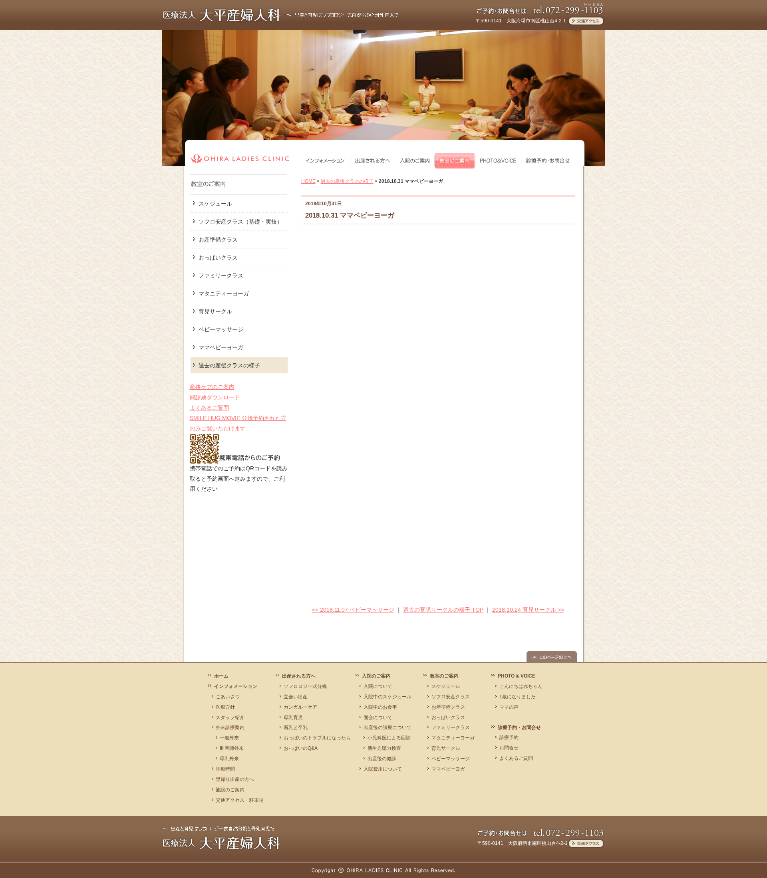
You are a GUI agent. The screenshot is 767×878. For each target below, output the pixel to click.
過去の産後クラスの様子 (229, 365)
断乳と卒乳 (296, 727)
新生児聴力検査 (384, 748)
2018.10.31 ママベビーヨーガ (349, 215)
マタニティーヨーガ (224, 293)
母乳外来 (229, 758)
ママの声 (509, 707)
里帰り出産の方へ (235, 779)
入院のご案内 (415, 160)
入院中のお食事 (380, 707)
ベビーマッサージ (221, 329)
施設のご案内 (230, 789)
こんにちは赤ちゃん (520, 686)
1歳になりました (517, 696)
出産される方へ (372, 160)
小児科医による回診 (389, 737)
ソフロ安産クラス (450, 696)
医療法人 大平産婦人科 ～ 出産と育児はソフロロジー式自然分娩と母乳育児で (221, 837)
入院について (378, 686)
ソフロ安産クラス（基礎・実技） (240, 221)
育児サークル (215, 311)
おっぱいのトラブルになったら (317, 737)
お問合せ (509, 747)
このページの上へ (552, 656)
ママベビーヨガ (448, 769)
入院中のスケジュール (387, 696)
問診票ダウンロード (215, 397)
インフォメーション (325, 160)
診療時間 (225, 769)
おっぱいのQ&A (301, 748)
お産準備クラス (218, 239)
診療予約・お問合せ (548, 160)
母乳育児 (293, 717)
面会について (378, 717)
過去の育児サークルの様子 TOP (443, 609)
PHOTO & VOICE (498, 160)
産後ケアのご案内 (212, 387)
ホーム (221, 676)
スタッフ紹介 (230, 717)
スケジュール (215, 203)
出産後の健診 (382, 758)
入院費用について (383, 769)
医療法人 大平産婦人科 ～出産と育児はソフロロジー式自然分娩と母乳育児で (281, 15)
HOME (308, 181)
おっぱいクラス (218, 257)
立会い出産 (296, 696)
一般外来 (229, 737)
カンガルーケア (300, 707)
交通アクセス (585, 21)
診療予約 (509, 737)
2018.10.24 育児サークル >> (528, 609)
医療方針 (225, 707)
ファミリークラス (221, 275)
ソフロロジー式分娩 (305, 686)
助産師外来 (232, 748)
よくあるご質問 (209, 407)
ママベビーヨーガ (221, 347)
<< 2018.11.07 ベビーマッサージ (353, 609)
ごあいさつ (228, 696)
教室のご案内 (455, 160)
